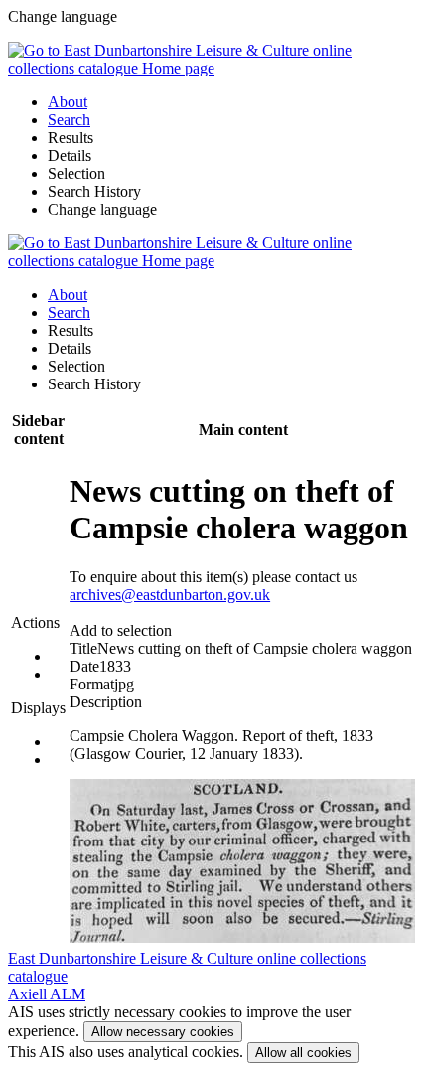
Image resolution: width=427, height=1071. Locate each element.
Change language (102, 209)
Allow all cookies (303, 1052)
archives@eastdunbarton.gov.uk (170, 594)
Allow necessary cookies (162, 1031)
